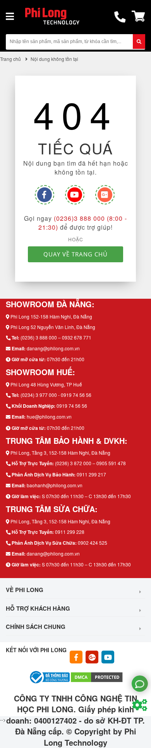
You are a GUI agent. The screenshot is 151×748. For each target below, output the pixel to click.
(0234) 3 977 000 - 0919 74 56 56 (56, 394)
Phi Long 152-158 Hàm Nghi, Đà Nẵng (51, 316)
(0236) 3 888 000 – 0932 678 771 (56, 337)
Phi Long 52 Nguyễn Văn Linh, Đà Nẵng (52, 327)
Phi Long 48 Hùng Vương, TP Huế (46, 384)
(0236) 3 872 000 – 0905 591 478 (90, 463)
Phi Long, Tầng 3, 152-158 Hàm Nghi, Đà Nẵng (60, 452)
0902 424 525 (92, 542)
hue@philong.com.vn (49, 416)
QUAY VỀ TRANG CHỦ (75, 254)
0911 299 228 (69, 531)
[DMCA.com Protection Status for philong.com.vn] (97, 676)
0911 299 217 (91, 474)
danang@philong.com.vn (53, 348)
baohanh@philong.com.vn (54, 485)
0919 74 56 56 (72, 405)
